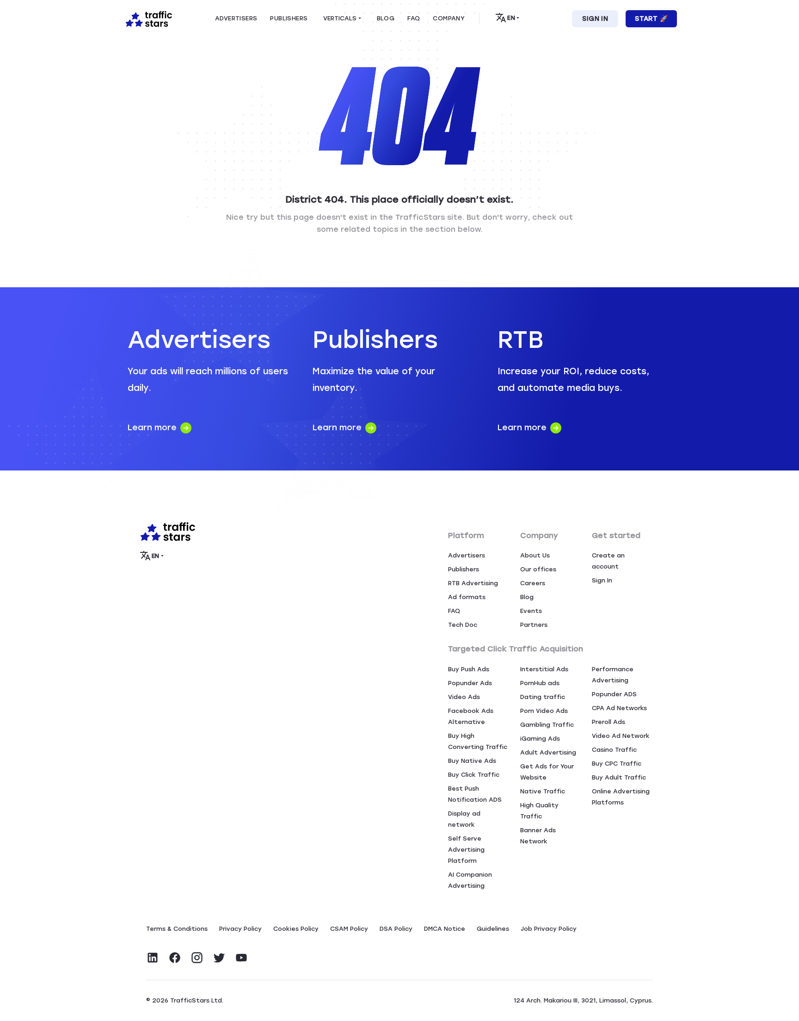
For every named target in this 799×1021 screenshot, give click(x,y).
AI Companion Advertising (470, 880)
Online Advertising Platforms (621, 797)
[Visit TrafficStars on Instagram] (197, 957)
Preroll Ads (608, 721)
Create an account (608, 561)
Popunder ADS (614, 694)
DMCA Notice (444, 928)
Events (531, 610)
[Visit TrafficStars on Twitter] (219, 957)
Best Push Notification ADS (475, 794)
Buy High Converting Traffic (477, 741)
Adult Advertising (548, 752)
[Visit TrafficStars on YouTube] (241, 957)
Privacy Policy (240, 928)
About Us (535, 555)
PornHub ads (539, 683)
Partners (533, 624)
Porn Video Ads (544, 710)
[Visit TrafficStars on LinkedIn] (152, 957)
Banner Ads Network (538, 836)
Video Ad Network (621, 735)
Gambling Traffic (547, 724)
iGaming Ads (540, 738)
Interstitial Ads (544, 669)
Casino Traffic (614, 749)
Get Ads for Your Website (547, 772)
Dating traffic (542, 696)
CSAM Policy (349, 928)
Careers (532, 583)
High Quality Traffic (539, 811)
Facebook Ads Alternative (470, 716)
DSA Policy (396, 928)
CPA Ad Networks (619, 708)
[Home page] (147, 18)
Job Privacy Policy (549, 928)
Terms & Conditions (177, 928)
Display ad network (464, 819)
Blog (527, 597)
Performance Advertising (612, 675)
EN (511, 17)
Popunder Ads (470, 683)
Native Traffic (542, 791)
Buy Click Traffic (473, 774)
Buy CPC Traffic (616, 763)
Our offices (538, 569)
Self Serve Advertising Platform (466, 849)
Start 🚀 (651, 19)
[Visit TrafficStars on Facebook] (174, 957)
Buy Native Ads (472, 760)
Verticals (339, 18)
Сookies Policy (296, 928)
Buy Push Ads (468, 669)
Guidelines (493, 928)
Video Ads (464, 696)
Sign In (595, 19)
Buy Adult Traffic (619, 777)
